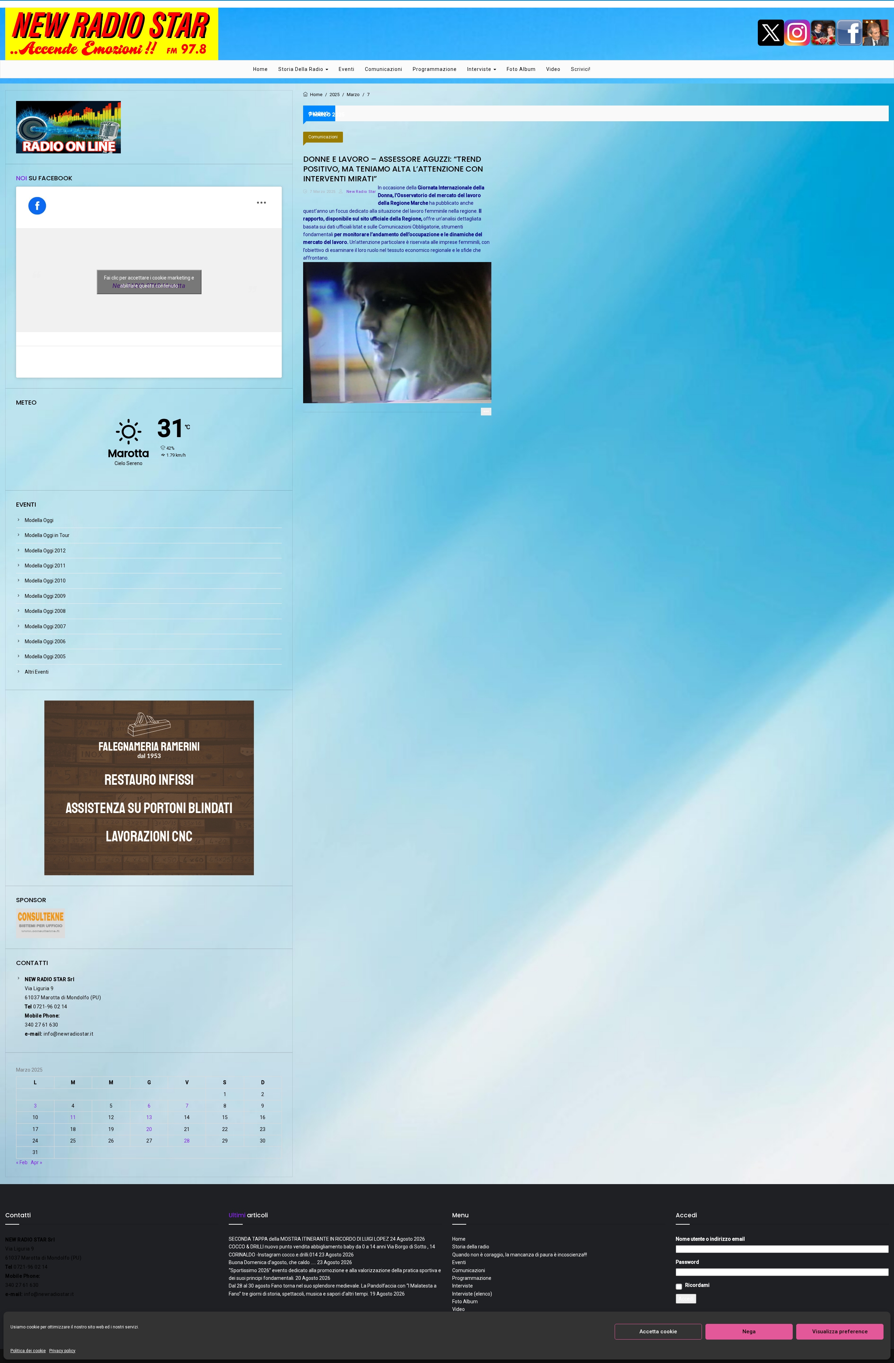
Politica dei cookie (28, 1350)
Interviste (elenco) (472, 1294)
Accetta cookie (658, 1331)
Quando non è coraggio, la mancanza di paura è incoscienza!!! (519, 1254)
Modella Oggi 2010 (45, 580)
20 (149, 1129)
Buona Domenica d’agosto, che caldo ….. (272, 1262)
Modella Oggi (39, 520)
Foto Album (521, 69)
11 (73, 1117)
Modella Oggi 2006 (45, 641)
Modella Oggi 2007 (45, 626)
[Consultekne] (40, 923)
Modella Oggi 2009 (45, 596)
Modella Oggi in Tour (47, 535)
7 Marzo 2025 (323, 191)
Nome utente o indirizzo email (710, 1239)
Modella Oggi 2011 (45, 565)
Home (260, 69)
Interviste (480, 69)
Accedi (686, 1299)
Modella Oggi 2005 (45, 656)
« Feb (22, 1162)
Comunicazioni (383, 69)
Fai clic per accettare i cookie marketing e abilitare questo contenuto (149, 282)
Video (553, 69)
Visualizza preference (840, 1331)
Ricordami (697, 1285)
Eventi (346, 69)
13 (149, 1117)
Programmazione (435, 69)
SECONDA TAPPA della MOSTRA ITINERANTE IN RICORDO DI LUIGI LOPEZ (309, 1239)
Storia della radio (301, 69)
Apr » (36, 1162)
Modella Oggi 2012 (45, 550)
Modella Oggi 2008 (45, 611)
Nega (749, 1331)
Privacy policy (62, 1350)
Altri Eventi (37, 672)
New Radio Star (360, 191)
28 (187, 1141)
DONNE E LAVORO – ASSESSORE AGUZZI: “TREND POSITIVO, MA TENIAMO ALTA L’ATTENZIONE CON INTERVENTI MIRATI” (393, 169)
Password (687, 1262)
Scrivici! (581, 69)
